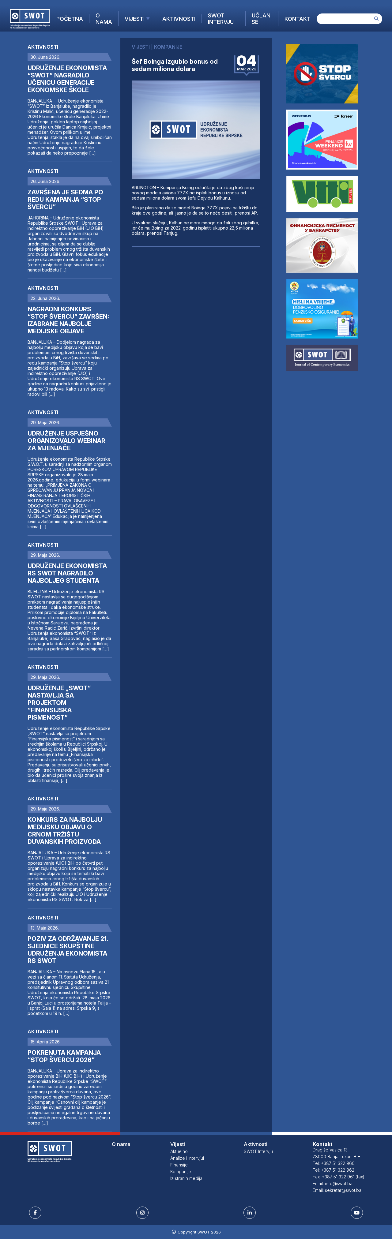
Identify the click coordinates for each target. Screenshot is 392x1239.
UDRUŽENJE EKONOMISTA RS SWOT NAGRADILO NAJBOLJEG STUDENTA (67, 573)
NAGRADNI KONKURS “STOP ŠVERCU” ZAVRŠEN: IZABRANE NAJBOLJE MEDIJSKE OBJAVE (68, 320)
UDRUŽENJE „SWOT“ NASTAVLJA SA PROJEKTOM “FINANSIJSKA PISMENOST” (59, 702)
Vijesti (135, 19)
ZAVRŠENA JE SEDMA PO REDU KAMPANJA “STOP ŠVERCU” (65, 200)
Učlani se (262, 18)
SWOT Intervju (221, 18)
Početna (69, 19)
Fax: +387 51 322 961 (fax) (338, 1176)
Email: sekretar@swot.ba (337, 1190)
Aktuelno (179, 1151)
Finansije (179, 1164)
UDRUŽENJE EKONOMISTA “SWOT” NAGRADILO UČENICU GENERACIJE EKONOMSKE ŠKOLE (67, 79)
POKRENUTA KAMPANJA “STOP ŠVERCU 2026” (64, 1056)
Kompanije (180, 1171)
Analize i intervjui (187, 1158)
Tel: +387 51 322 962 (333, 1170)
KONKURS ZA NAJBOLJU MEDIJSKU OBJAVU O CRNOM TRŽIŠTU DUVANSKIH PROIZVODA (65, 830)
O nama (104, 18)
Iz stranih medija (186, 1178)
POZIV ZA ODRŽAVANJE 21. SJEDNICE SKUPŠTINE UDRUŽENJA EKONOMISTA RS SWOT (68, 949)
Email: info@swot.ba (332, 1183)
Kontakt (298, 19)
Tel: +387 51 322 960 (334, 1163)
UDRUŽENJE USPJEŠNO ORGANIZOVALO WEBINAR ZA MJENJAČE (66, 441)
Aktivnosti (178, 19)
